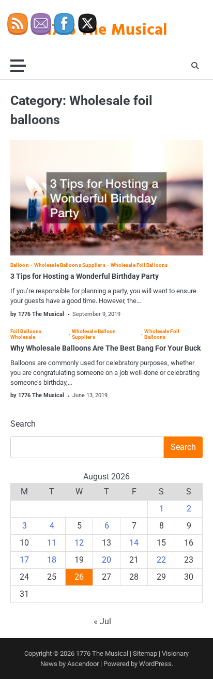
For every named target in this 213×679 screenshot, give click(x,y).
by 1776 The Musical (37, 314)
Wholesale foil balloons (139, 265)
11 (51, 543)
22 (161, 560)
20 (106, 560)
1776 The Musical (102, 653)
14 (134, 543)
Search (23, 424)
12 (79, 543)
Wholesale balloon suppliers (94, 334)
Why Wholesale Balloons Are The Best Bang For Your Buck (105, 348)
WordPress (155, 664)
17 (24, 560)
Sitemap (145, 653)
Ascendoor (83, 664)
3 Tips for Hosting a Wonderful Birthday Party (84, 276)
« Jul (102, 621)
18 (51, 560)
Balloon (19, 265)
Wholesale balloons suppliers (69, 265)
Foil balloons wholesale (25, 334)
